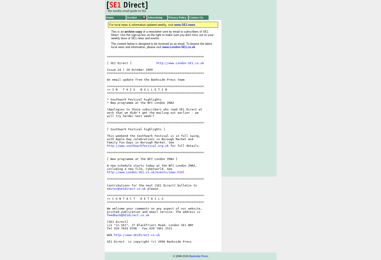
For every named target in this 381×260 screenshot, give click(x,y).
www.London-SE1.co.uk (178, 47)
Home (110, 17)
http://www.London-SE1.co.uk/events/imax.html (146, 172)
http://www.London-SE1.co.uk (180, 63)
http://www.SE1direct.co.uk (137, 235)
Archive (132, 17)
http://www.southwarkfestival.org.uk (138, 145)
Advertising (155, 17)
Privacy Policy (177, 17)
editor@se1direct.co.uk (126, 188)
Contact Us (196, 17)
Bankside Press (198, 256)
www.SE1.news (184, 24)
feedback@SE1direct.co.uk (128, 215)
